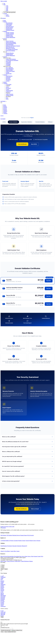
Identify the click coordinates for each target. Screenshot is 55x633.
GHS (7, 8)
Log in (2, 115)
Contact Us (8, 91)
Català (2, 578)
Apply (2, 617)
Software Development (11, 42)
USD (4, 4)
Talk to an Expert (35, 508)
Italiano (2, 594)
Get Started (3, 101)
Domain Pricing (9, 35)
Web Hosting (3, 535)
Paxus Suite (8, 61)
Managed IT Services (10, 48)
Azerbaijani (3, 577)
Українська (3, 606)
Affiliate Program (9, 95)
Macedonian (3, 595)
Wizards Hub (8, 73)
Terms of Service (10, 561)
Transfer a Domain (10, 33)
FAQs (7, 99)
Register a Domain (10, 32)
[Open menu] (6, 101)
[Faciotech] (3, 527)
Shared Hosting (9, 22)
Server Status (24, 556)
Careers (7, 89)
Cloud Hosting (9, 24)
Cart (4, 3)
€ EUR (2, 615)
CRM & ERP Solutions (11, 59)
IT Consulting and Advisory (12, 49)
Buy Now (48, 280)
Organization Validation (26, 122)
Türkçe (2, 605)
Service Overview (10, 41)
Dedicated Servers (10, 26)
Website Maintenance (10, 55)
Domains (5, 31)
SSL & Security (30, 535)
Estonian (2, 587)
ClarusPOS (8, 62)
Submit (6, 569)
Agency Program (9, 94)
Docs (7, 97)
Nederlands (3, 584)
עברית (2, 591)
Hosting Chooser (21, 540)
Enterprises (8, 77)
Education (8, 78)
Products (5, 56)
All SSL (4, 122)
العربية (2, 575)
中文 (2, 579)
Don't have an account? (27, 117)
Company (5, 83)
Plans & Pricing (4, 556)
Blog (15, 551)
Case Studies (8, 84)
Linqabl (7, 72)
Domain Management (10, 37)
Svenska (2, 603)
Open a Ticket (31, 556)
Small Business (9, 76)
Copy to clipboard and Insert (10, 631)
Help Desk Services (10, 47)
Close (2, 569)
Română (2, 600)
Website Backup (9, 54)
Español (2, 602)
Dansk (2, 583)
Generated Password (5, 627)
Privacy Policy (4, 561)
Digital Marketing (9, 44)
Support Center (37, 556)
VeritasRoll (8, 64)
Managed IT (24, 545)
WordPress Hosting (10, 30)
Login (7, 14)
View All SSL (34, 144)
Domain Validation (13, 122)
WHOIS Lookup (9, 36)
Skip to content (4, 1)
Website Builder (9, 70)
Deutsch (2, 590)
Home (4, 104)
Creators (7, 80)
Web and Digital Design (11, 43)
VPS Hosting (9, 25)
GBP (7, 9)
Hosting (5, 21)
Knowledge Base (18, 556)
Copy (21, 630)
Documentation (10, 556)
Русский (2, 601)
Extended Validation (40, 122)
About (7, 86)
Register (7, 15)
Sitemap (31, 561)
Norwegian (3, 596)
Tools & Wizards (29, 540)
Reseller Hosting (9, 27)
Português (3, 597)
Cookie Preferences (25, 561)
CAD (7, 7)
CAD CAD (3, 612)
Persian (2, 588)
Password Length (4, 624)
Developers (8, 79)
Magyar (2, 593)
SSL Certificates (9, 67)
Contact (17, 551)
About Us (3, 551)
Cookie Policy (17, 561)
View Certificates (22, 144)
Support (5, 82)
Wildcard (50, 122)
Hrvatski (2, 581)
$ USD (2, 610)
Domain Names (23, 535)
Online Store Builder (10, 71)
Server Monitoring (10, 68)
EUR (7, 10)
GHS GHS (3, 613)
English (2, 585)
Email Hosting (9, 29)
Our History (8, 88)
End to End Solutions (10, 50)
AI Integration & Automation (12, 60)
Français (2, 589)
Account (5, 13)
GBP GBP (3, 614)
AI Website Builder (5, 540)
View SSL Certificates (21, 508)
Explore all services (5, 526)
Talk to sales (11, 526)
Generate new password (5, 630)
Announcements (9, 90)
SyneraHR (8, 65)
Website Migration (10, 53)
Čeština (2, 582)
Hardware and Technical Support (13, 45)
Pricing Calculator (14, 540)
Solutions (5, 74)
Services (5, 38)
